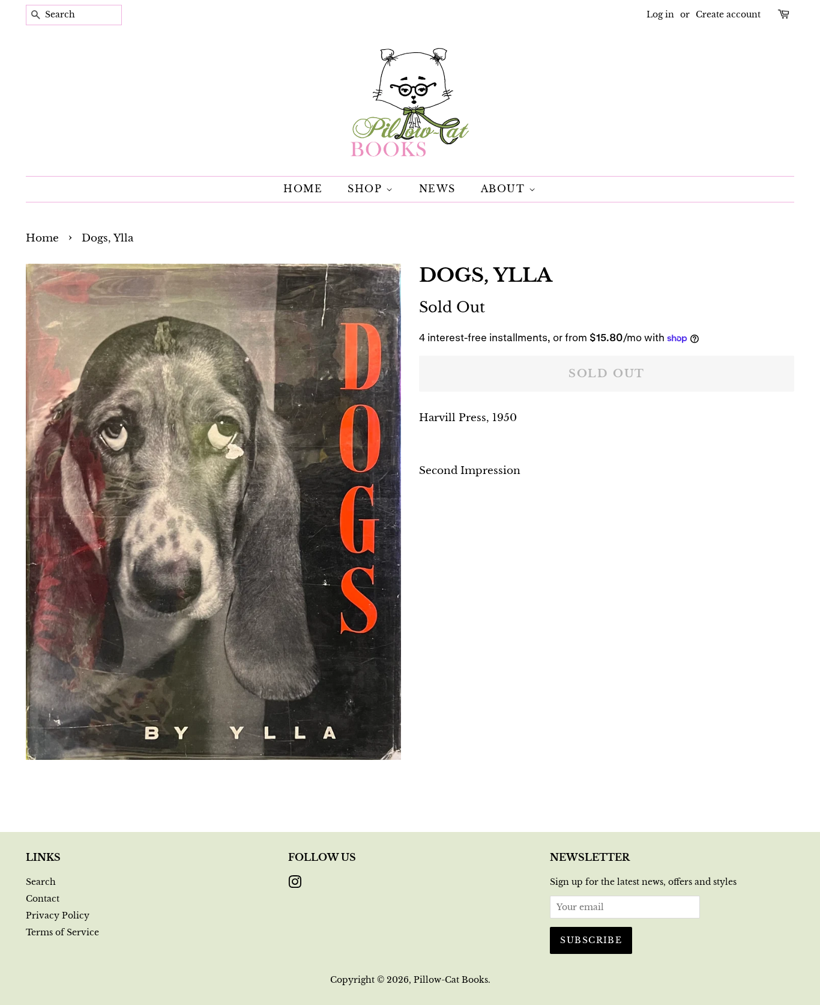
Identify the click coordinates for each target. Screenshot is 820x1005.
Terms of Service (62, 932)
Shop (367, 189)
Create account (728, 14)
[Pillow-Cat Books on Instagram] (294, 884)
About (505, 189)
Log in (660, 14)
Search (41, 881)
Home (302, 189)
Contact (42, 898)
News (437, 189)
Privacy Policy (57, 915)
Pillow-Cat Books (451, 979)
